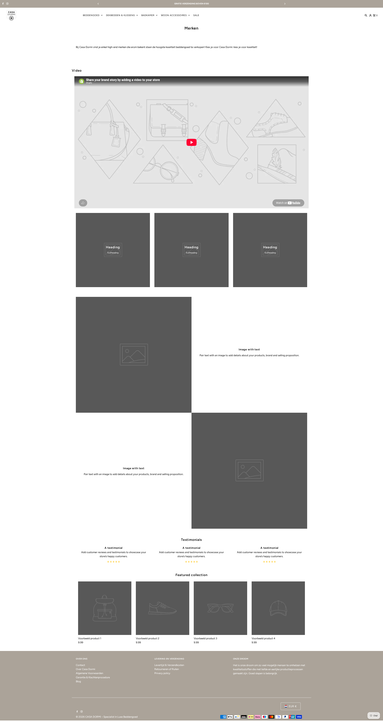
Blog (78, 681)
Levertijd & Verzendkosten (169, 665)
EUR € (293, 706)
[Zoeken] (366, 15)
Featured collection (191, 575)
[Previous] (98, 3)
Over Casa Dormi (85, 669)
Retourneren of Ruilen (166, 669)
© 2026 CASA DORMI (89, 716)
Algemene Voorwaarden (89, 673)
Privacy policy (162, 673)
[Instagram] (7, 4)
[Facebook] (3, 4)
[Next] (284, 3)
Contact (80, 665)
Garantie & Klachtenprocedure (93, 677)
